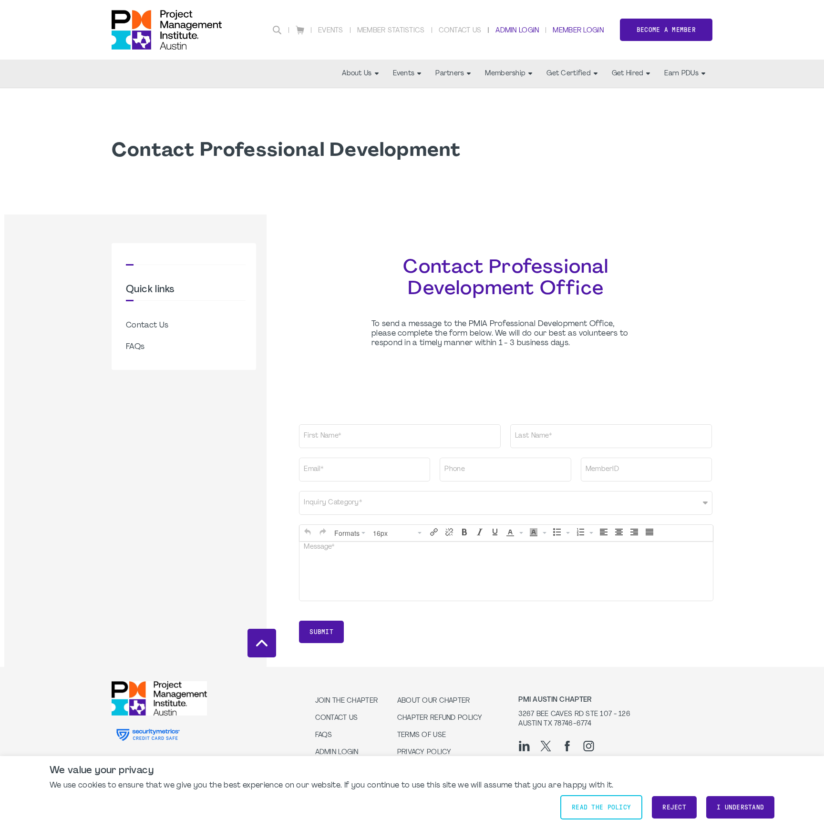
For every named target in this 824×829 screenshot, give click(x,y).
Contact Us (460, 30)
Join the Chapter (346, 701)
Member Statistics (391, 30)
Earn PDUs (681, 73)
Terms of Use (421, 735)
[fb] (567, 746)
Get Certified (568, 73)
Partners (449, 73)
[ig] (589, 746)
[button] (307, 532)
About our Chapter (433, 701)
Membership (505, 73)
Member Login (578, 30)
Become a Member (666, 29)
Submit (321, 631)
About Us (356, 73)
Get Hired (628, 73)
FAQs (135, 347)
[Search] (277, 30)
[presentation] (307, 532)
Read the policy (601, 807)
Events (330, 30)
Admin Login (517, 30)
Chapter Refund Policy (440, 718)
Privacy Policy (424, 752)
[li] (524, 746)
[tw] (546, 746)
